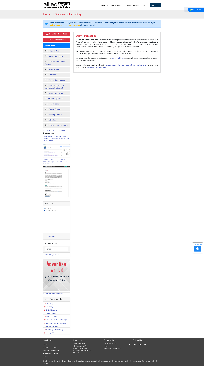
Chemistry (49, 303)
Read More (51, 236)
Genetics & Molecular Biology (56, 320)
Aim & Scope (53, 69)
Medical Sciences (52, 326)
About (119, 5)
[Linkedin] (140, 344)
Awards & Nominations (56, 39)
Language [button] (155, 5)
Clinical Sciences (51, 310)
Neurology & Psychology (54, 330)
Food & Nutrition (52, 313)
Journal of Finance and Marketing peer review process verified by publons (55, 161)
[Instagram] (145, 344)
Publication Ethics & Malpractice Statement (54, 86)
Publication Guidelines (50, 353)
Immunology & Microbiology (56, 323)
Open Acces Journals (50, 347)
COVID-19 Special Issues (58, 125)
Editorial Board (54, 51)
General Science (51, 317)
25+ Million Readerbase (57, 34)
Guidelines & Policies (132, 5)
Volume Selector (55, 109)
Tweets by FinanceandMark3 (53, 294)
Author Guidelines (117, 58)
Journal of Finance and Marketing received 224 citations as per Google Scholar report (56, 138)
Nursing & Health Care (54, 333)
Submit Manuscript (56, 93)
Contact (145, 5)
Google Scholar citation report (54, 130)
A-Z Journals (111, 5)
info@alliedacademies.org (112, 348)
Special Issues (54, 104)
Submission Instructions (51, 350)
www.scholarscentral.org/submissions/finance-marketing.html (125, 65)
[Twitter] (135, 344)
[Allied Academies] (57, 5)
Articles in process (55, 98)
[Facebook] (130, 344)
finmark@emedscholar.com (96, 67)
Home (103, 5)
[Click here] (56, 150)
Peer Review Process (56, 80)
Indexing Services (55, 115)
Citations (52, 75)
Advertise (52, 120)
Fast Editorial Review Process (55, 63)
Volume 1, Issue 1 (52, 255)
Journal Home (50, 45)
